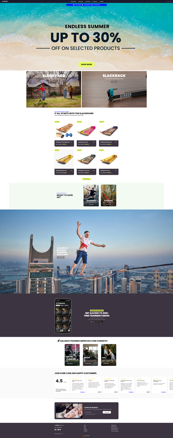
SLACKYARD (87, 1)
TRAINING (102, 1)
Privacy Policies (114, 429)
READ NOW (60, 257)
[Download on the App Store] (93, 322)
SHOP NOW (86, 64)
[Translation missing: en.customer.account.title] (168, 1)
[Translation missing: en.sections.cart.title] (170, 1)
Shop (85, 425)
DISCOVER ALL (86, 178)
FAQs (85, 428)
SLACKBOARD (73, 1)
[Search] (166, 1)
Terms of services (114, 431)
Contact (85, 431)
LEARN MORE (70, 363)
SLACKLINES (80, 1)
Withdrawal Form (114, 428)
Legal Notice (113, 425)
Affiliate (85, 429)
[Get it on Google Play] (100, 322)
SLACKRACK (94, 1)
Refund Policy (114, 426)
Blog (85, 426)
